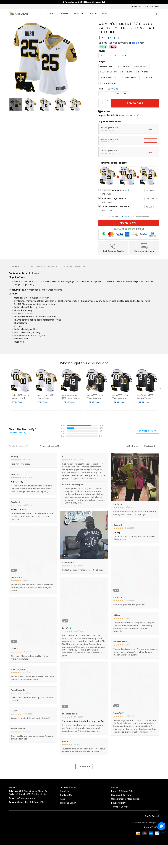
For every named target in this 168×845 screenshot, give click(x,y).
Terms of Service (120, 806)
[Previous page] (11, 58)
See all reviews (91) (17, 432)
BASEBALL (65, 13)
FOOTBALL (51, 13)
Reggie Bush (106, 66)
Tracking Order (68, 802)
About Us (64, 791)
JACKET (105, 13)
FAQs (146, 6)
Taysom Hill (148, 77)
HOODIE (93, 13)
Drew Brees (144, 72)
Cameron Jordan (109, 72)
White (103, 56)
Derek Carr (128, 72)
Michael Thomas (129, 77)
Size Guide (113, 88)
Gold (123, 56)
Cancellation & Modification (125, 798)
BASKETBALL (79, 13)
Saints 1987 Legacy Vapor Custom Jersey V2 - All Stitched (95, 397)
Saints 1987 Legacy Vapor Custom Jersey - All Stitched (121, 397)
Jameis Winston (108, 77)
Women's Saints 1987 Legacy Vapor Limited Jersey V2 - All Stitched (121, 190)
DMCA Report (152, 816)
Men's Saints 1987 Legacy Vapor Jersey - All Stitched (146, 397)
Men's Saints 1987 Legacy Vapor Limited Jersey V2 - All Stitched (116, 206)
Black (113, 56)
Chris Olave (123, 66)
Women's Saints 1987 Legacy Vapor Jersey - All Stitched (71, 397)
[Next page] (80, 58)
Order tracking (136, 6)
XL (118, 94)
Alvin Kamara (141, 66)
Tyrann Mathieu (108, 83)
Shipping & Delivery (121, 795)
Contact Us (154, 6)
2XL (125, 94)
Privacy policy (118, 802)
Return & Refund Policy (123, 791)
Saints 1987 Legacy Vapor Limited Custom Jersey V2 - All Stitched (116, 198)
